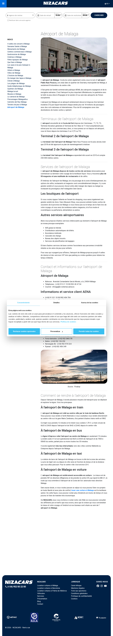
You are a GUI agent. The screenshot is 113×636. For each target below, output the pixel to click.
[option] (57, 542)
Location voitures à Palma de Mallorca (52, 591)
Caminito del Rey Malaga (16, 102)
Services (40, 596)
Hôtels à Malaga (13, 70)
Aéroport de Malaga (15, 107)
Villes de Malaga (13, 73)
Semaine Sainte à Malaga (17, 46)
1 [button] (55, 559)
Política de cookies (68, 322)
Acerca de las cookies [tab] (89, 303)
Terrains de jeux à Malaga (17, 105)
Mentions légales (78, 588)
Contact (40, 604)
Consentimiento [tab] (23, 303)
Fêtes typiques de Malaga (17, 60)
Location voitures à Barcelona (48, 588)
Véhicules (41, 593)
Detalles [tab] (56, 303)
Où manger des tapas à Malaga (19, 78)
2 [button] (57, 559)
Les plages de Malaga (16, 83)
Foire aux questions (78, 591)
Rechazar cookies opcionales (24, 331)
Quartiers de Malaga (15, 89)
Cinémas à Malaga (14, 57)
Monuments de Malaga (16, 49)
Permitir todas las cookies (89, 331)
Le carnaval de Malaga (16, 97)
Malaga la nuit (12, 91)
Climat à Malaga (13, 81)
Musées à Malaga (14, 94)
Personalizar (55, 331)
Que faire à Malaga (14, 62)
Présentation (42, 599)
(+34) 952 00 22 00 (16, 586)
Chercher (99, 15)
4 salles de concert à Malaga (18, 44)
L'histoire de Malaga (15, 75)
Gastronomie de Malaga (16, 54)
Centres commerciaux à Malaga (19, 52)
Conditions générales (79, 593)
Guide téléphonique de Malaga (19, 86)
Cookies (74, 599)
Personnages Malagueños (17, 99)
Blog (39, 601)
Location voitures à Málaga (47, 585)
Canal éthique (76, 585)
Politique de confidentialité (81, 596)
